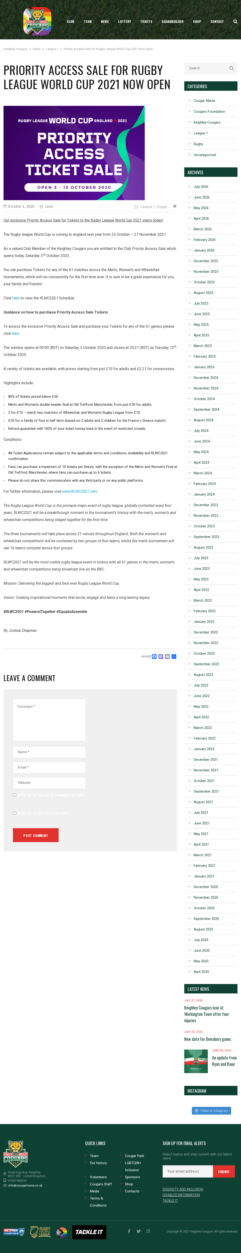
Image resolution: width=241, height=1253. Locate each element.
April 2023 (201, 590)
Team (94, 1156)
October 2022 (204, 653)
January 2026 (204, 250)
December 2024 (206, 378)
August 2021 (203, 802)
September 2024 (206, 409)
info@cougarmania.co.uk (25, 1185)
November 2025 (206, 271)
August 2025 (203, 293)
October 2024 (204, 399)
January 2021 (204, 876)
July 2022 (201, 685)
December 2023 (206, 505)
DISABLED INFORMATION (181, 1195)
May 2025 (201, 325)
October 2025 (204, 282)
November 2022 (206, 643)
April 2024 (201, 462)
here (16, 298)
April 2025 (201, 335)
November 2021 (206, 770)
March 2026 (203, 229)
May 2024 (201, 452)
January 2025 (204, 367)
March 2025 (203, 346)
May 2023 (201, 579)
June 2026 (202, 197)
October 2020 (204, 908)
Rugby (162, 206)
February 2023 (205, 611)
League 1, (148, 206)
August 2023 (203, 547)
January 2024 (204, 494)
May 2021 (201, 834)
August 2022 (203, 675)
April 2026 (201, 218)
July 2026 (201, 187)
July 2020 (201, 940)
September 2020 (206, 919)
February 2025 (205, 356)
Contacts (132, 1191)
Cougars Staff (101, 1184)
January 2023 (204, 622)
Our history (98, 1163)
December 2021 (206, 759)
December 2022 (206, 632)
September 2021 (206, 791)
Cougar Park (134, 1156)
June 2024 (202, 441)
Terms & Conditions (98, 1202)
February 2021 (205, 866)
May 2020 (201, 961)
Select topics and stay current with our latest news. (197, 1156)
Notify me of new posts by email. (43, 813)
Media (94, 1191)
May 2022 (201, 706)
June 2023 (202, 569)
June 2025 (202, 314)
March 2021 (203, 855)
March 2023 (203, 600)
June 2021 (202, 823)
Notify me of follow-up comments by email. (51, 795)
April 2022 (201, 717)
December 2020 (206, 887)
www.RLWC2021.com (79, 491)
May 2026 (201, 208)
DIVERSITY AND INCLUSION (183, 1189)
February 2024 (205, 484)
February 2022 (205, 738)
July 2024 (201, 431)
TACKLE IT (170, 1201)
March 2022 (203, 728)
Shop (129, 1184)
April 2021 (201, 844)
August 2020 (203, 929)
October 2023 (204, 526)
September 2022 (206, 664)
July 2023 (201, 558)
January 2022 (204, 749)
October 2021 (204, 781)
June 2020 (202, 950)
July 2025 (201, 303)
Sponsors (132, 1177)
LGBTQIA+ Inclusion (133, 1166)
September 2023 (206, 537)
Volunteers (98, 1177)
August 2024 (203, 420)
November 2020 (206, 897)
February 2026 (205, 240)
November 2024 (206, 388)
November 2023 (206, 515)
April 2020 (201, 972)
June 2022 (202, 696)
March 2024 (203, 473)
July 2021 (201, 813)
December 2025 (206, 261)
